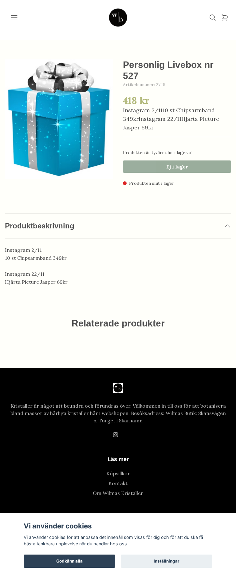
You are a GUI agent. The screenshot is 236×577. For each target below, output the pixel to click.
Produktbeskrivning (39, 226)
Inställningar (166, 561)
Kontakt (118, 483)
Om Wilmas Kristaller (118, 493)
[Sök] (212, 17)
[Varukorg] (225, 17)
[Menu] (14, 18)
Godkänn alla (69, 561)
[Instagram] (115, 434)
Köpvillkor (118, 473)
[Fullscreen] (59, 119)
